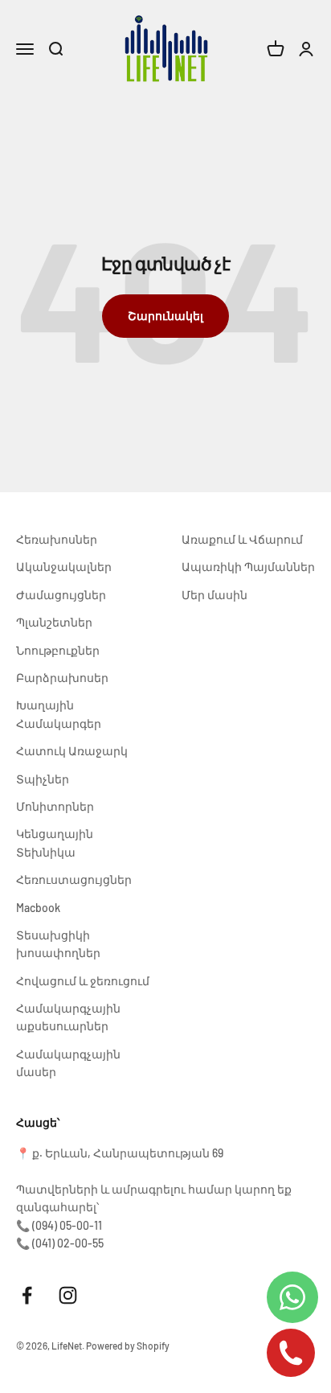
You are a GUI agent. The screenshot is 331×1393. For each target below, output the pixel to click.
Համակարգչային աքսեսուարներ (68, 1017)
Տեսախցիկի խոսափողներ (58, 943)
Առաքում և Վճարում (242, 539)
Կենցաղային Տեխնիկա (54, 842)
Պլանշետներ (54, 622)
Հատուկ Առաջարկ (72, 751)
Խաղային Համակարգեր (58, 713)
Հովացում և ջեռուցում (82, 981)
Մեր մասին (214, 595)
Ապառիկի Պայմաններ (248, 566)
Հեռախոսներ (56, 539)
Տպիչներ (42, 779)
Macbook (38, 907)
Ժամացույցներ (61, 595)
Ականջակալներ (64, 566)
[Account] (306, 49)
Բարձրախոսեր (62, 677)
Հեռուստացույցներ (74, 879)
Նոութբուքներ (58, 650)
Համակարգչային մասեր (68, 1063)
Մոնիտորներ (55, 806)
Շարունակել (165, 316)
